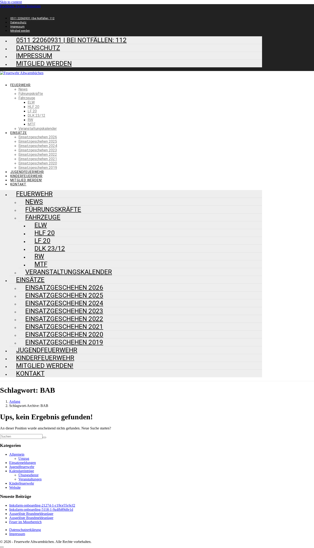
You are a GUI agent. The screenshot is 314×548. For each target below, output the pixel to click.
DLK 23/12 (36, 115)
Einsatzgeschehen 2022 (37, 154)
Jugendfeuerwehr (27, 172)
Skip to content (11, 2)
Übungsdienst (28, 475)
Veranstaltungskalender (37, 128)
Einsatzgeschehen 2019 (37, 167)
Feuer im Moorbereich (25, 522)
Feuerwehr (20, 85)
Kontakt (30, 373)
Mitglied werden (44, 63)
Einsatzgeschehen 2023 (37, 150)
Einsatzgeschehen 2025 (37, 141)
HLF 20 (33, 107)
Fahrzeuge (26, 98)
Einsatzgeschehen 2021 (37, 159)
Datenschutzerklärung (25, 530)
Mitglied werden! (26, 180)
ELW (31, 102)
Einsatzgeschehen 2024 (37, 146)
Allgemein (16, 454)
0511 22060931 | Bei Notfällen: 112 (32, 18)
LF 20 (32, 111)
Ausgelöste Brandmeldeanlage (31, 514)
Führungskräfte (30, 93)
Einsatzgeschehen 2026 (37, 137)
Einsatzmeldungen (22, 463)
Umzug (23, 458)
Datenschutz (18, 22)
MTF (31, 124)
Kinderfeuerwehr (26, 176)
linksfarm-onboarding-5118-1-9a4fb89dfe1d (41, 509)
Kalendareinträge (21, 471)
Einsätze (18, 133)
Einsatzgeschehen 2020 (37, 163)
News (23, 89)
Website (15, 487)
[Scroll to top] (2, 547)
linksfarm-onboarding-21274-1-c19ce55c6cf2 (42, 505)
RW (30, 120)
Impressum (17, 26)
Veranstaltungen (30, 479)
